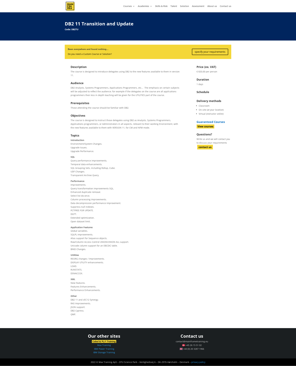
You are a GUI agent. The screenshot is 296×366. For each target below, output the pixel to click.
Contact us (225, 6)
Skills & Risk (161, 6)
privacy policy (198, 362)
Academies (143, 6)
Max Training (104, 345)
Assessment (198, 6)
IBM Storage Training (104, 352)
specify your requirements (210, 51)
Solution (184, 6)
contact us (205, 147)
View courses (205, 126)
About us (212, 6)
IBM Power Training (104, 348)
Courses (127, 6)
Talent (174, 6)
